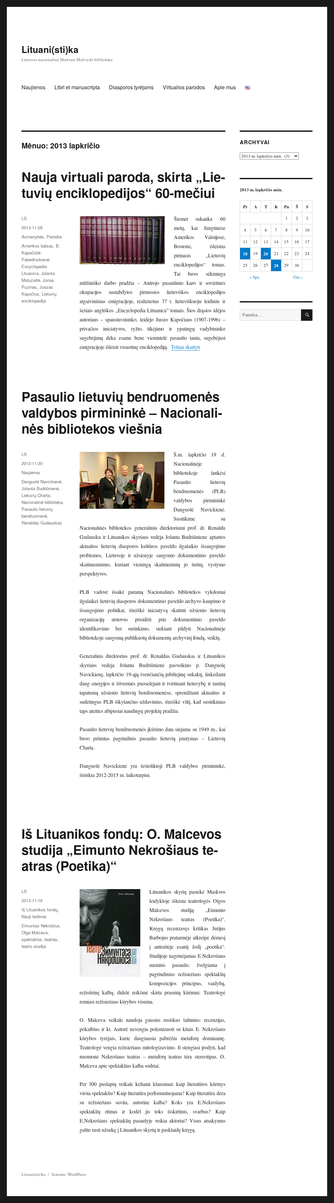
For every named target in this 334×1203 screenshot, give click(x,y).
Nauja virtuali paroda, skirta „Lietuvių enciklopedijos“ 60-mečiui (123, 184)
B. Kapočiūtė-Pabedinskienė (41, 253)
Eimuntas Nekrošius (41, 925)
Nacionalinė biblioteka (42, 502)
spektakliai (32, 939)
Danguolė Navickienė (41, 481)
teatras (50, 939)
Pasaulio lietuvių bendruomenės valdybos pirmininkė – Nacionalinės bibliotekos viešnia (122, 412)
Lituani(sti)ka (50, 49)
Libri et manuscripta (77, 87)
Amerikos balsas (37, 246)
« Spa (254, 277)
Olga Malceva (35, 932)
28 (276, 265)
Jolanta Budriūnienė (40, 488)
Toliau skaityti (185, 346)
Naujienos (33, 87)
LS (24, 218)
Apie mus (225, 87)
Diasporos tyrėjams (131, 87)
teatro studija (34, 946)
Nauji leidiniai (34, 916)
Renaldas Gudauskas (42, 523)
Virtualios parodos (184, 87)
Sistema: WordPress (69, 1174)
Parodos (54, 236)
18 (245, 253)
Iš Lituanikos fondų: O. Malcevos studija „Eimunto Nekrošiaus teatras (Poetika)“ (121, 849)
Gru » (298, 277)
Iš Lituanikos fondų (39, 909)
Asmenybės (33, 236)
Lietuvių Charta (36, 495)
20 (266, 253)
